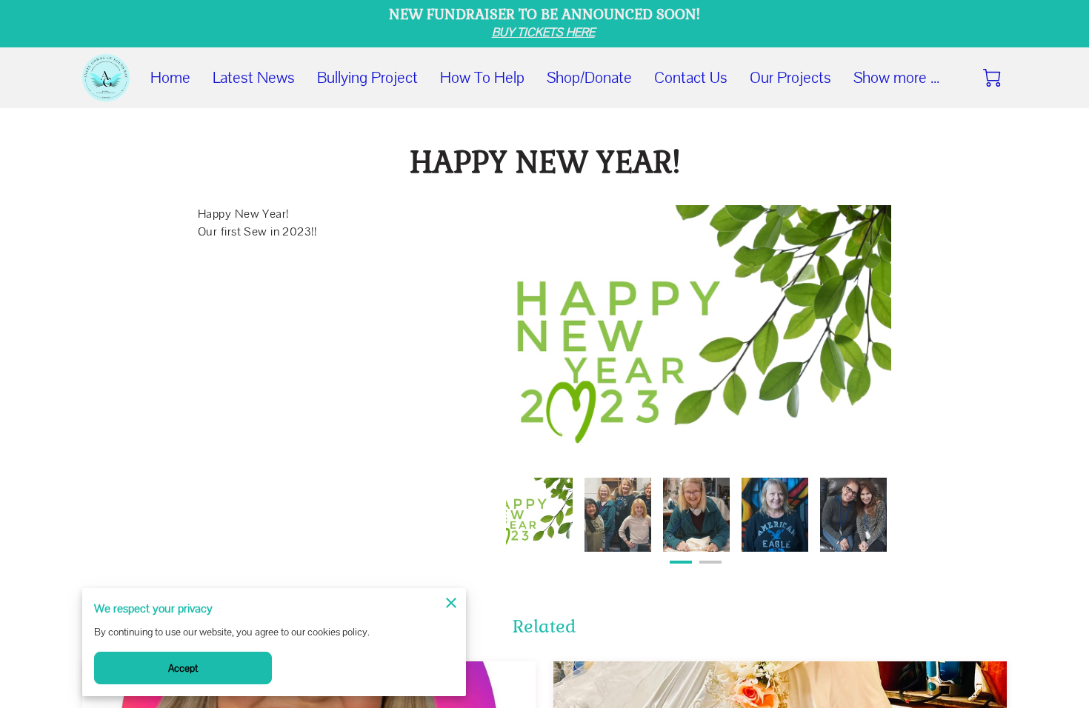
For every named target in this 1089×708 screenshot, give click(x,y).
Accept (183, 668)
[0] (992, 78)
